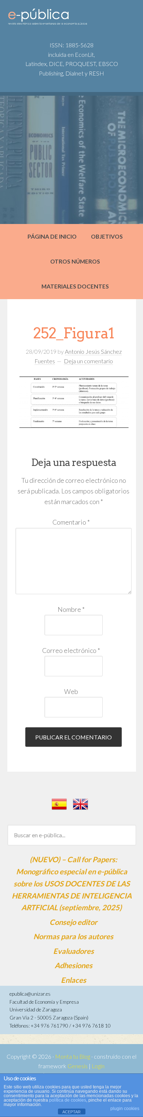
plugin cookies (124, 1108)
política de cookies (67, 1100)
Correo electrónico (71, 650)
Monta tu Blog (72, 1056)
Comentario (71, 522)
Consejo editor (73, 922)
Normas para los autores (73, 936)
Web (71, 691)
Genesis (77, 1066)
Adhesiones (73, 965)
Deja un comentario (88, 361)
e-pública (62, 18)
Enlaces (73, 979)
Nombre (71, 609)
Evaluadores (73, 951)
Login (98, 1066)
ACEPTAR (71, 1112)
